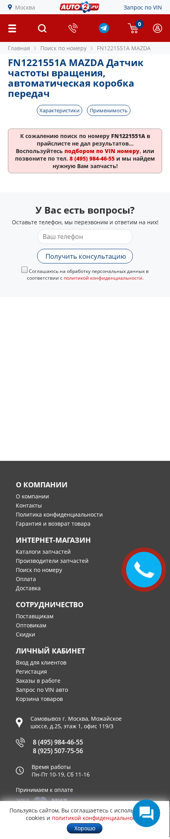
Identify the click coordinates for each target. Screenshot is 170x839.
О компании (32, 496)
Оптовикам (31, 625)
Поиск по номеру (39, 570)
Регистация (31, 671)
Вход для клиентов (41, 662)
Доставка (28, 588)
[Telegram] (104, 31)
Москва (25, 7)
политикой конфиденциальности (103, 278)
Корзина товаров (39, 699)
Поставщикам (34, 616)
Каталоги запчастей (43, 551)
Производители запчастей (52, 560)
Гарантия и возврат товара (53, 523)
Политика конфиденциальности (59, 514)
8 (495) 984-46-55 (58, 742)
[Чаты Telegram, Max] (146, 813)
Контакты (29, 505)
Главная (19, 48)
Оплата (26, 579)
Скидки (25, 634)
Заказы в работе (38, 680)
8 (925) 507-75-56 (58, 750)
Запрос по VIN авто (42, 689)
